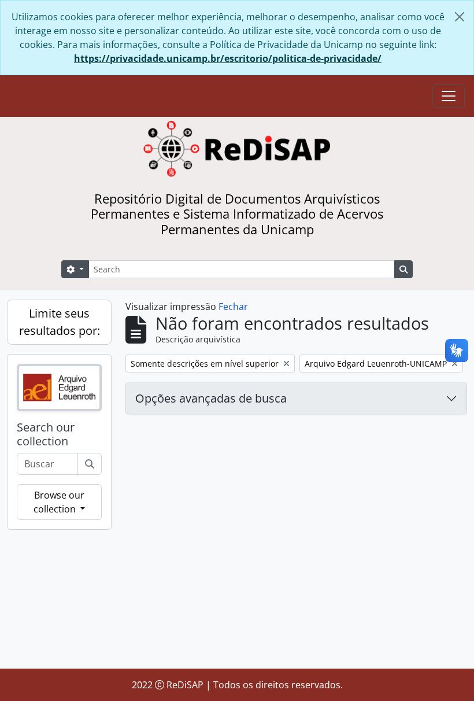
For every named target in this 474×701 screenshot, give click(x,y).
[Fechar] (459, 17)
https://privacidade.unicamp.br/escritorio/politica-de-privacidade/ (228, 58)
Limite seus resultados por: (59, 321)
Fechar (233, 306)
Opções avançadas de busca (211, 398)
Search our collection (46, 434)
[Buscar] (89, 464)
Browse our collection (59, 502)
